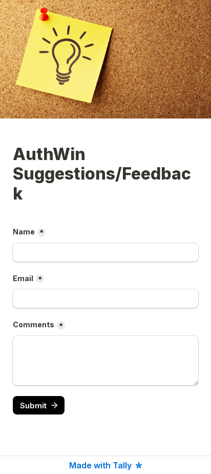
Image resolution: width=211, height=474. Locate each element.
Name (24, 231)
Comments (33, 324)
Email (23, 278)
